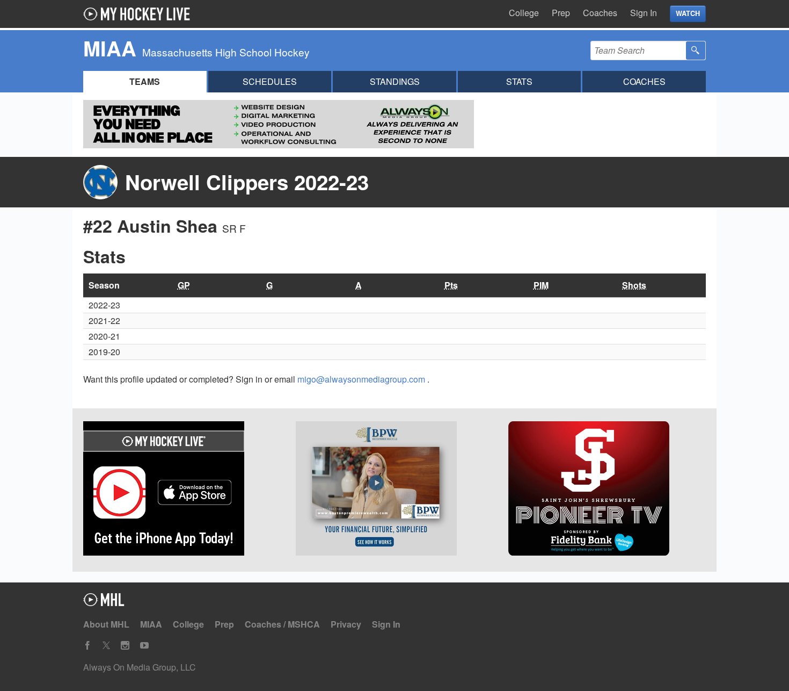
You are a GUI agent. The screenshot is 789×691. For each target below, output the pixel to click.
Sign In (643, 12)
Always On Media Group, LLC (139, 667)
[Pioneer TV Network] (607, 490)
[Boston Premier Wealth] (394, 490)
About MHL (106, 624)
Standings (395, 81)
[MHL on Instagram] (125, 645)
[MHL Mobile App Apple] (182, 490)
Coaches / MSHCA (282, 624)
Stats (519, 81)
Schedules (270, 81)
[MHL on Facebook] (87, 645)
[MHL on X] (106, 645)
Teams (144, 81)
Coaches (600, 12)
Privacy (346, 624)
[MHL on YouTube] (144, 645)
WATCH (688, 13)
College (524, 12)
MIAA (151, 624)
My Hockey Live (139, 14)
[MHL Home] (104, 602)
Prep (561, 12)
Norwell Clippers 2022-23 (247, 182)
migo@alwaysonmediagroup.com (362, 379)
